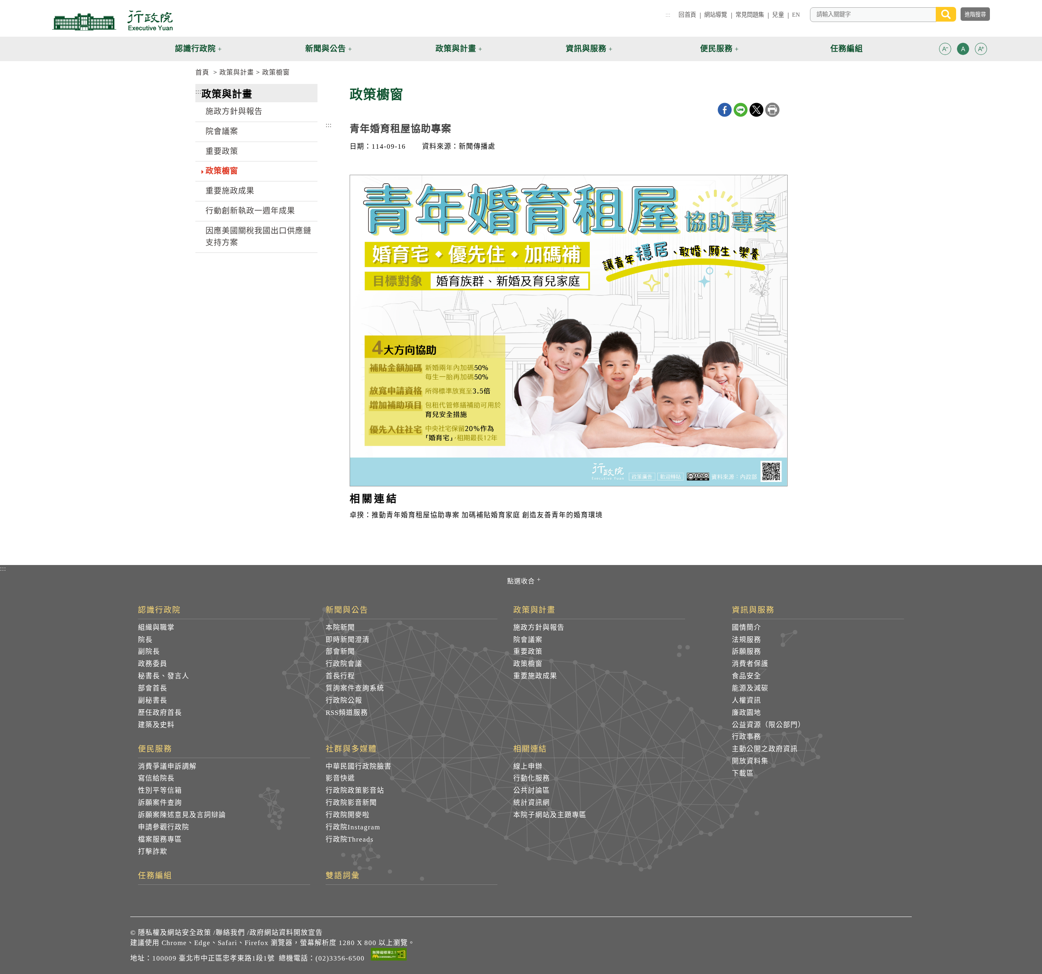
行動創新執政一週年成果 (250, 211)
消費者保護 (750, 664)
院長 (145, 640)
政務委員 (152, 664)
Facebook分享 (725, 110)
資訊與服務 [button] (586, 48)
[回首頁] (112, 20)
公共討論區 (531, 790)
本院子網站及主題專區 (550, 815)
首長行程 (340, 676)
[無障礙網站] (389, 955)
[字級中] (963, 50)
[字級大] (981, 50)
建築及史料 (156, 725)
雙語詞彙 (343, 876)
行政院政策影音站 (355, 790)
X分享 (756, 110)
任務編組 (155, 876)
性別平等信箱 (160, 790)
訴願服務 (746, 651)
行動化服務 (531, 778)
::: (667, 14)
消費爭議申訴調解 (167, 766)
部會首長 (152, 688)
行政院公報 (344, 700)
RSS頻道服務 (347, 713)
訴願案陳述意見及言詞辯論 (182, 815)
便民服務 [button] (716, 48)
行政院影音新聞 (351, 803)
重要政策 (222, 151)
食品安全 (746, 676)
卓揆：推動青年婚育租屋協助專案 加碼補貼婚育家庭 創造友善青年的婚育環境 (476, 515)
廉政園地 (746, 713)
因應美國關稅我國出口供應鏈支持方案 (258, 236)
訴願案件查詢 (160, 803)
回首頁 (687, 14)
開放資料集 (750, 761)
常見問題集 (750, 14)
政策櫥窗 (276, 72)
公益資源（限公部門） (768, 725)
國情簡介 (746, 627)
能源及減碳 (750, 688)
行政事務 (746, 737)
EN (796, 14)
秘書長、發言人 (163, 676)
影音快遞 (340, 778)
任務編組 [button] (846, 48)
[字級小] (945, 50)
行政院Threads (350, 839)
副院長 (149, 651)
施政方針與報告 (234, 111)
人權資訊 (746, 700)
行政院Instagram (353, 827)
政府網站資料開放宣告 (286, 933)
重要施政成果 (230, 191)
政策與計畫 (236, 72)
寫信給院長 (156, 778)
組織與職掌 (156, 627)
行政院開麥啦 (348, 815)
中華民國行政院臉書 (359, 766)
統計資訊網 (531, 803)
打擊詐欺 (152, 851)
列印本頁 (772, 110)
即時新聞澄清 (348, 640)
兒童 (778, 14)
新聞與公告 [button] (325, 48)
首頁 (202, 72)
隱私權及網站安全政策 (174, 933)
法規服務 (746, 640)
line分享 (740, 110)
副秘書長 (152, 700)
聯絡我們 (230, 933)
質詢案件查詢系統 (355, 688)
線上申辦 (528, 766)
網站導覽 (715, 14)
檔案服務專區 (160, 839)
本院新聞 (340, 627)
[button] (945, 49)
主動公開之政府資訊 (765, 749)
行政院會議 (344, 664)
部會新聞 (340, 651)
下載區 (743, 773)
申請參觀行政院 (163, 827)
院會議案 (222, 131)
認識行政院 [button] (195, 48)
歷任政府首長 (160, 713)
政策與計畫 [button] (456, 48)
